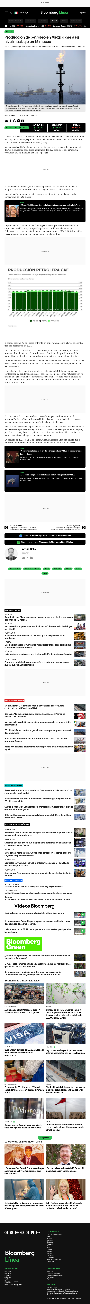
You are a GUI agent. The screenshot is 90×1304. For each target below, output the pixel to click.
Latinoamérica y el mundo (55, 1234)
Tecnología (50, 1277)
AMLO (45, 573)
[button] (6, 120)
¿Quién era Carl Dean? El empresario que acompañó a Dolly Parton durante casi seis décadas (24, 1171)
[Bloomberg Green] (45, 944)
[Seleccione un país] (27, 12)
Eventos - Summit (52, 1287)
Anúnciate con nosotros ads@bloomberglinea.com (63, 1291)
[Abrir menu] (6, 12)
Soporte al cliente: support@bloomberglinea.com (62, 1293)
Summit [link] (54, 21)
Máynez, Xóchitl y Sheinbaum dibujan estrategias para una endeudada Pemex (51, 205)
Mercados (7, 1273)
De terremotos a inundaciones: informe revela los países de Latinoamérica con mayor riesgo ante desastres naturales (32, 973)
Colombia (50, 1242)
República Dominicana (54, 1259)
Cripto (6, 1279)
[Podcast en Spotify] (38, 1232)
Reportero (26, 553)
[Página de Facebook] (6, 1232)
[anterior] (6, 527)
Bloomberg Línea (15, 569)
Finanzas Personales (11, 1281)
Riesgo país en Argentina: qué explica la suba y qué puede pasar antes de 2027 (23, 1126)
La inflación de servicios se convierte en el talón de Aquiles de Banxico (38, 654)
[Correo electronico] (23, 558)
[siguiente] (84, 527)
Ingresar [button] (83, 13)
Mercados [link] (43, 21)
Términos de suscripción (54, 1275)
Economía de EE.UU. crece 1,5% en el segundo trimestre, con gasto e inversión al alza (24, 1090)
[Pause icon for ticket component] (6, 26)
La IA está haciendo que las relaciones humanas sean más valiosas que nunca (38, 893)
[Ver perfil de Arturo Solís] (13, 553)
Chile (48, 1246)
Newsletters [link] (31, 21)
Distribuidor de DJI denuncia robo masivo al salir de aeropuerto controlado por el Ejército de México (34, 707)
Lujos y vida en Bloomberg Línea (23, 1141)
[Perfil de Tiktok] (32, 1232)
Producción (57, 569)
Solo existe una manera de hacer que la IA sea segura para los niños (33, 886)
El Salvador (50, 1257)
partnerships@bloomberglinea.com (58, 1289)
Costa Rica (50, 1255)
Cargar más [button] (45, 1138)
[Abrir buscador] (11, 12)
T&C (48, 1279)
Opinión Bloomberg (13, 880)
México (9, 32)
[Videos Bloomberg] (45, 906)
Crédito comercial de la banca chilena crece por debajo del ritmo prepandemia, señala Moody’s (65, 1127)
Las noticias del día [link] (15, 21)
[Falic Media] (83, 16)
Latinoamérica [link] (76, 21)
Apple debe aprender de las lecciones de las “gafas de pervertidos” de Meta (37, 899)
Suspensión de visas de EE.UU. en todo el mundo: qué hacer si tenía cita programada (23, 528)
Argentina (50, 1240)
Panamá (49, 1252)
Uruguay (49, 1253)
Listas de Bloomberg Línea (13, 1285)
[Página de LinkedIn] (27, 1232)
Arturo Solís (11, 115)
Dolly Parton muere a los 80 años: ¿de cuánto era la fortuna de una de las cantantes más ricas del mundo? (64, 1206)
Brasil (48, 1236)
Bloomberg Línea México (32, 569)
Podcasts (7, 1283)
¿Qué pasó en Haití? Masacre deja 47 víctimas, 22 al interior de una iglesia (22, 1011)
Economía (7, 1271)
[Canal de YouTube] (17, 1232)
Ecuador (49, 1250)
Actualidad (7, 1277)
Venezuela (50, 1244)
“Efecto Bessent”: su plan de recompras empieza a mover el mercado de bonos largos (65, 528)
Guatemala (50, 1261)
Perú (48, 1248)
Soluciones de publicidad (55, 1295)
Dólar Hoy (7, 1275)
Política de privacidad (53, 1273)
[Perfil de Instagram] (22, 1232)
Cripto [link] (64, 21)
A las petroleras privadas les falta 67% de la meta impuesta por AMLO (48, 475)
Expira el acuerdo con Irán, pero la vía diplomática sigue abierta (34, 913)
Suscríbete (50, 1271)
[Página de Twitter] (11, 1232)
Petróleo (68, 569)
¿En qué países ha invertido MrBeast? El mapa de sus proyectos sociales (65, 1169)
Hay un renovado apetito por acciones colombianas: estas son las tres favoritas (65, 1051)
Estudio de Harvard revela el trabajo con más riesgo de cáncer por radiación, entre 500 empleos (24, 1206)
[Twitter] (27, 558)
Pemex (78, 569)
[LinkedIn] (31, 558)
